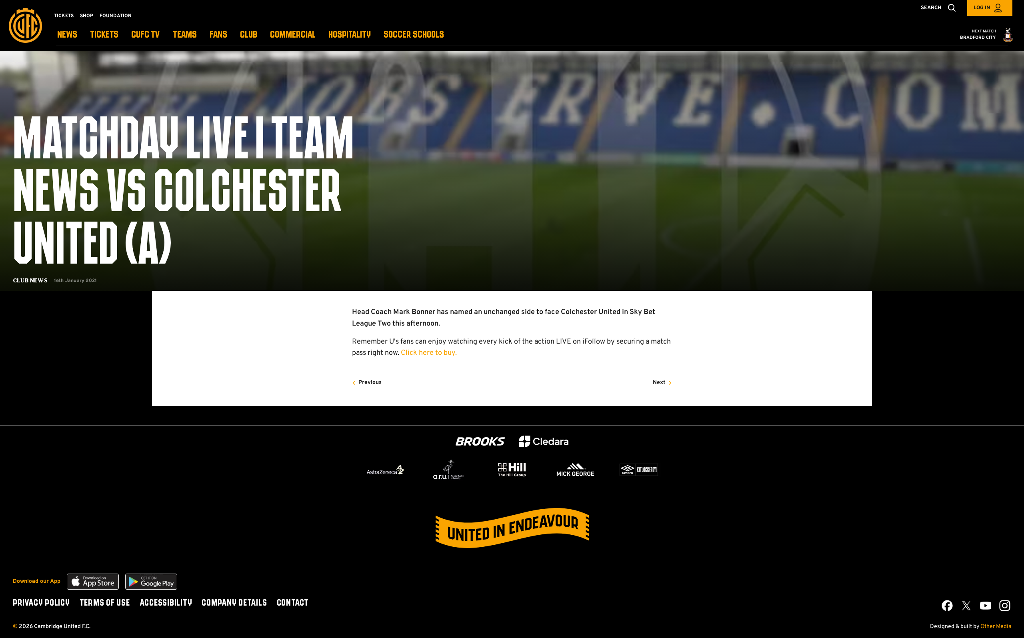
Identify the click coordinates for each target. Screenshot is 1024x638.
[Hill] (512, 469)
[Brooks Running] (480, 441)
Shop (86, 16)
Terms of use (105, 603)
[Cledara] (543, 441)
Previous (370, 382)
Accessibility (166, 603)
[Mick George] (575, 470)
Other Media (995, 626)
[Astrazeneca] (385, 470)
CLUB (248, 35)
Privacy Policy (41, 603)
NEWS (67, 35)
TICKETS (104, 35)
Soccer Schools (414, 35)
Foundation (116, 16)
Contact (293, 603)
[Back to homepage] (25, 25)
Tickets (64, 16)
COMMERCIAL (293, 35)
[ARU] (449, 470)
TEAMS (185, 35)
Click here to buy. (429, 353)
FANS (218, 35)
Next (659, 382)
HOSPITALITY (349, 35)
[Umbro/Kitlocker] (639, 470)
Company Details (234, 603)
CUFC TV (145, 35)
